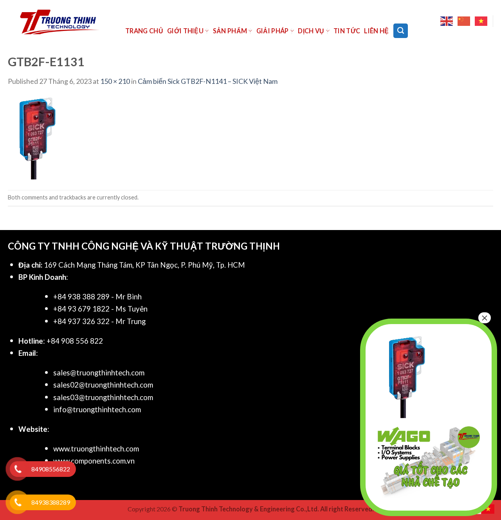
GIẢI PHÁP (272, 30)
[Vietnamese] (481, 21)
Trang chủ (144, 30)
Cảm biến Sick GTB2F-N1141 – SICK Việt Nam (208, 81)
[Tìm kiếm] (400, 31)
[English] (447, 21)
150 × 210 (115, 81)
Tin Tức (346, 30)
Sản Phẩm (230, 30)
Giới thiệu (185, 30)
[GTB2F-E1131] (37, 137)
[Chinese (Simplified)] (464, 21)
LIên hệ (376, 30)
